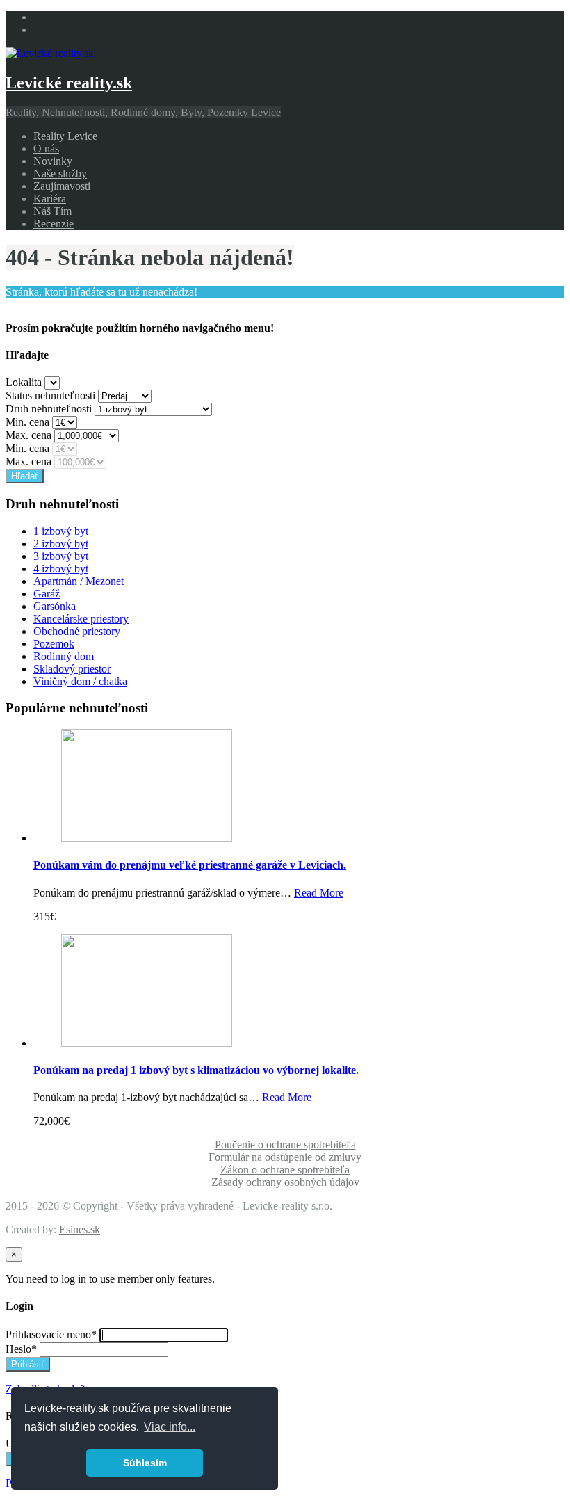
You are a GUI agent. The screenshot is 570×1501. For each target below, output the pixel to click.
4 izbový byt (60, 569)
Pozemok (53, 644)
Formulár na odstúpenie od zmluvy (285, 1157)
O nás (46, 148)
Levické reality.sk (69, 83)
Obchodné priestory (76, 631)
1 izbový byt (60, 531)
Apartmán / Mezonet (78, 581)
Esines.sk (79, 1229)
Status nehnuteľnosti (50, 395)
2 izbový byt (60, 543)
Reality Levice (65, 136)
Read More (318, 893)
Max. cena (28, 435)
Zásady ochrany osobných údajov (285, 1182)
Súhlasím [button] (145, 1462)
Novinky (52, 161)
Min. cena (27, 422)
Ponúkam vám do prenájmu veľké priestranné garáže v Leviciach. (189, 865)
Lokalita (24, 382)
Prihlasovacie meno (51, 1334)
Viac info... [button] (169, 1427)
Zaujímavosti (61, 186)
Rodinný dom (63, 656)
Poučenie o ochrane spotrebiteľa (285, 1144)
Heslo (21, 1349)
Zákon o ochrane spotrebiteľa (285, 1169)
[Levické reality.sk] (50, 53)
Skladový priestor (72, 669)
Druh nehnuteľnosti (49, 409)
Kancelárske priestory (81, 619)
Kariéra (49, 198)
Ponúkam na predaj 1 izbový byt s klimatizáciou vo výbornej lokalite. (196, 1070)
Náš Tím (52, 211)
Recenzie (53, 224)
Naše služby (60, 173)
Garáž (46, 594)
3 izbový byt (60, 556)
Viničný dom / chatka (80, 681)
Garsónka (54, 606)
